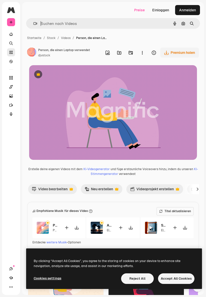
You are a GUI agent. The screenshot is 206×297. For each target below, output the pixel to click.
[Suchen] (11, 43)
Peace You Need (55, 225)
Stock (51, 38)
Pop (55, 230)
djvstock (44, 55)
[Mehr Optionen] (142, 53)
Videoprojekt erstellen (152, 190)
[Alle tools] (11, 78)
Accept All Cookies (176, 278)
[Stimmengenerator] (11, 114)
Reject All (137, 278)
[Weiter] (197, 189)
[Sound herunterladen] (76, 228)
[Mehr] (11, 287)
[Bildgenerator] (11, 96)
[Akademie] (11, 278)
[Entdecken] (11, 61)
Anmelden (187, 10)
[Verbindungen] (11, 269)
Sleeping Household (163, 225)
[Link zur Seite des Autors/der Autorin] (31, 53)
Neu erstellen (99, 190)
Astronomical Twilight (109, 225)
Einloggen (160, 10)
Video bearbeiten (50, 190)
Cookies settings (47, 278)
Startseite (34, 38)
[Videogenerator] (11, 105)
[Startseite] (11, 34)
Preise (139, 10)
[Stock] (11, 52)
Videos (66, 38)
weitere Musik (56, 242)
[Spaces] (11, 87)
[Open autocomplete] (33, 23)
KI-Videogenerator (96, 169)
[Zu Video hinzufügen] (66, 228)
